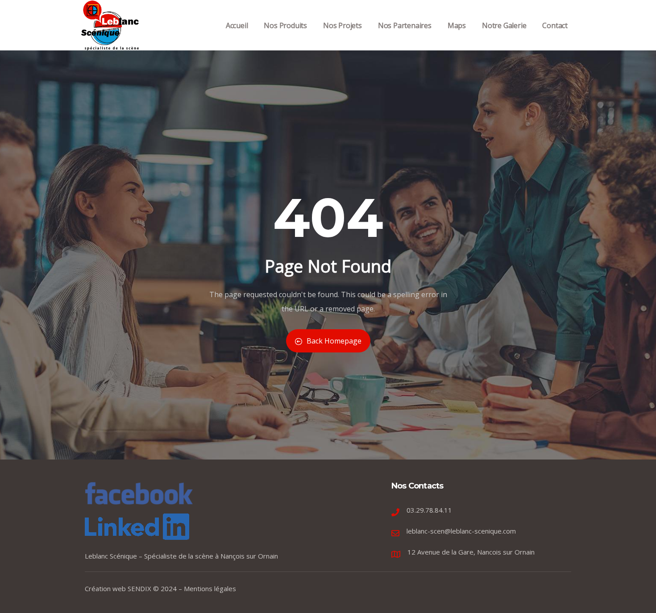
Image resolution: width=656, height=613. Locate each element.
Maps (457, 25)
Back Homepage (334, 341)
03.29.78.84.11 (429, 509)
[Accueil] (110, 25)
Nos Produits (285, 25)
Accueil (237, 25)
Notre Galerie (504, 25)
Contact (555, 25)
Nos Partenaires (405, 25)
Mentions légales (210, 588)
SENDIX (139, 588)
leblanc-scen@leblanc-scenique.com (461, 530)
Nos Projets (342, 25)
